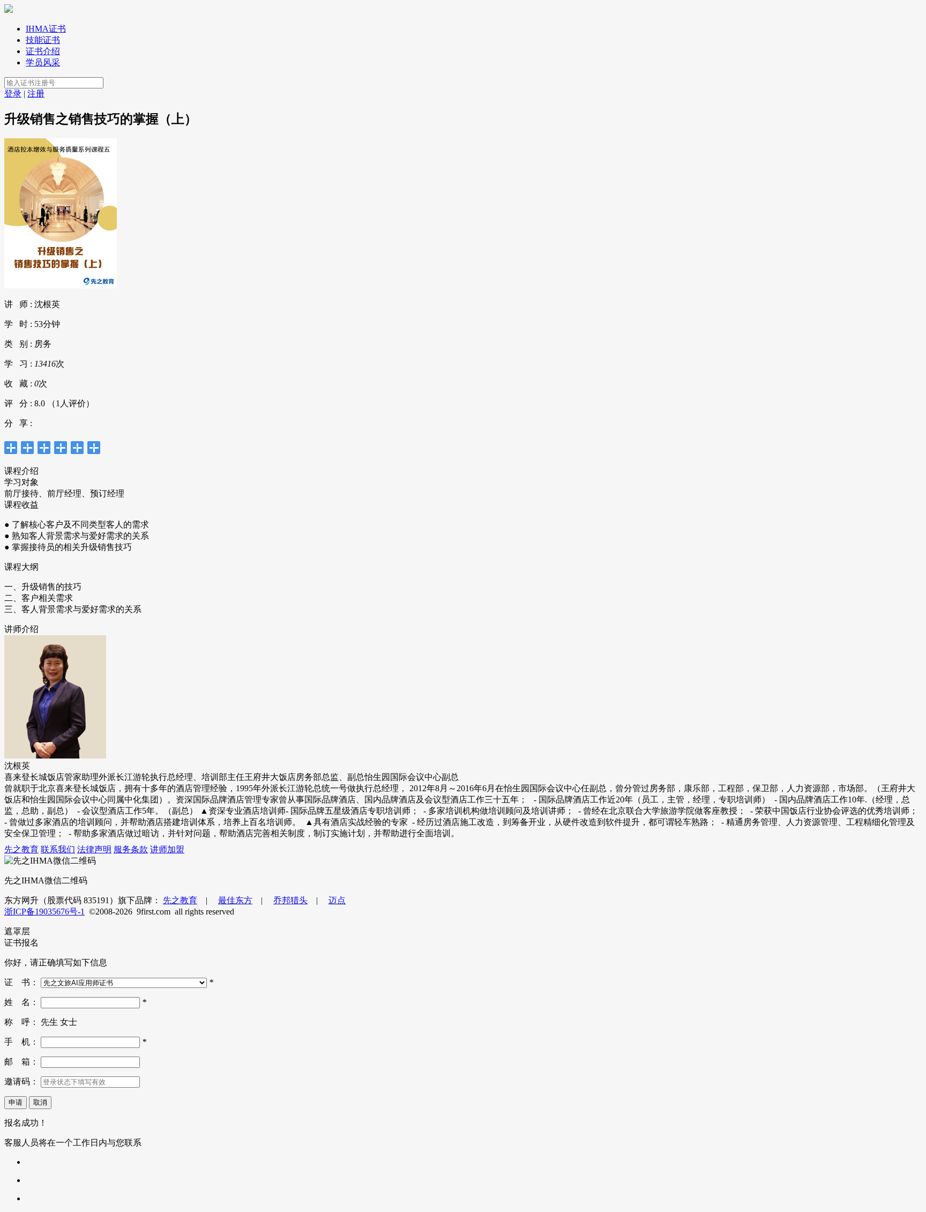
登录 (12, 93)
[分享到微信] (77, 447)
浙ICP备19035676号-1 (44, 911)
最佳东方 (235, 900)
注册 (35, 93)
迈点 (337, 900)
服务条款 (131, 849)
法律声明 (94, 849)
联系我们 (58, 849)
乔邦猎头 (290, 900)
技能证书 (43, 39)
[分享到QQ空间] (11, 447)
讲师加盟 (167, 849)
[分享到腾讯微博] (44, 447)
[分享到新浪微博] (27, 447)
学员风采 (43, 62)
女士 (68, 1022)
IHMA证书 (46, 28)
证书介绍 (43, 51)
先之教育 (21, 849)
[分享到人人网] (61, 447)
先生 (50, 1022)
